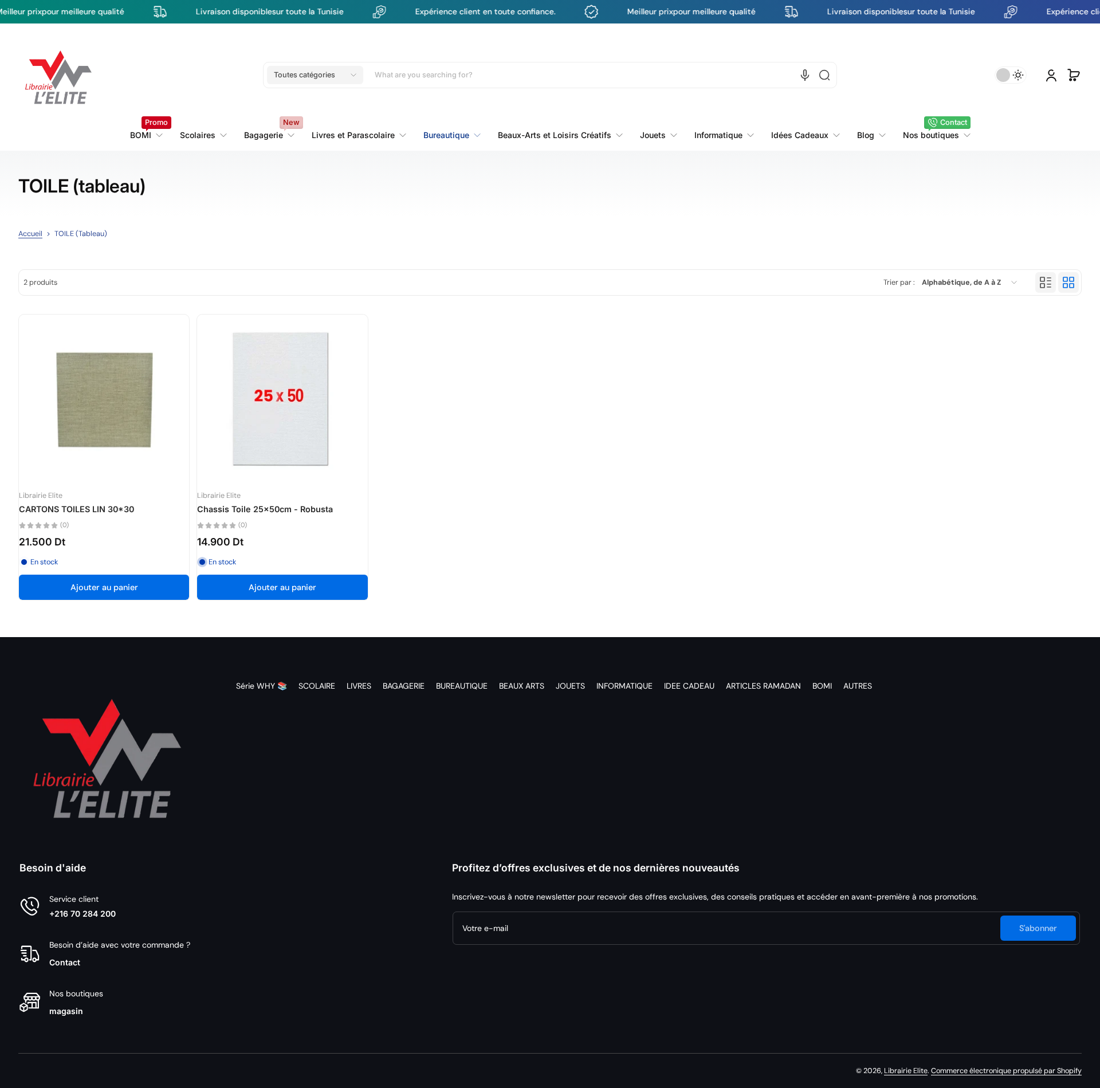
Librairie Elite (906, 1070)
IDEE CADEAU (689, 686)
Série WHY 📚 (261, 686)
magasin (66, 1011)
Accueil (30, 233)
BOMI (822, 686)
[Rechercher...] (824, 75)
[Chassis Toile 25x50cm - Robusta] (282, 400)
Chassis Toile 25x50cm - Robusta (265, 509)
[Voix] (805, 75)
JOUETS (570, 686)
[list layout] (1045, 282)
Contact (64, 962)
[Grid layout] (1068, 282)
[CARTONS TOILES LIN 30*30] (104, 400)
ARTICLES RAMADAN (763, 686)
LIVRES (359, 686)
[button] (315, 75)
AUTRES (857, 686)
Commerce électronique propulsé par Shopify (1006, 1070)
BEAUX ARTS (521, 686)
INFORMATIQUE (624, 686)
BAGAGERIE (404, 686)
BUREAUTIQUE (462, 686)
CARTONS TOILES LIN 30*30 (76, 509)
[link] (359, 135)
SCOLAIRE (316, 686)
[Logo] (58, 75)
